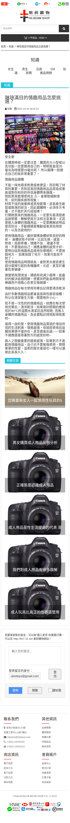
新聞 (29, 73)
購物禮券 (46, 732)
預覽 (35, 690)
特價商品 (46, 742)
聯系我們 (46, 746)
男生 (25, 69)
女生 (11, 69)
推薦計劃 (46, 737)
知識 (11, 46)
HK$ (22, 3)
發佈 (15, 690)
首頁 (3, 46)
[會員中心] (47, 4)
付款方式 (8, 777)
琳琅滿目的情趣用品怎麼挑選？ (34, 46)
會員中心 (46, 763)
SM (52, 69)
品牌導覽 (46, 728)
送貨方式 (8, 768)
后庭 (39, 69)
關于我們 (8, 763)
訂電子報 (46, 777)
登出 (55, 674)
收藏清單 (46, 773)
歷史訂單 (46, 768)
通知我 (56, 690)
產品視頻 (46, 73)
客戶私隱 (8, 773)
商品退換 (46, 782)
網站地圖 (8, 782)
